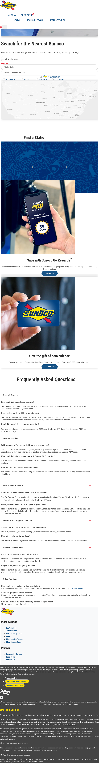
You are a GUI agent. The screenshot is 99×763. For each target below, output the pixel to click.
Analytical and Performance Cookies (16, 755)
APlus (8, 636)
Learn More (49, 273)
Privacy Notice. (72, 704)
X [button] (1, 697)
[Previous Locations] (32, 167)
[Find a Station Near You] (1, 27)
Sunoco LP (10, 660)
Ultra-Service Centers (14, 639)
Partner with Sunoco (14, 654)
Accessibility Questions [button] (13, 547)
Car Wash (43, 79)
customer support (77, 588)
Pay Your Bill (11, 628)
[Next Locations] (66, 167)
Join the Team (11, 631)
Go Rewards (11, 79)
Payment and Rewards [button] (13, 485)
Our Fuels (15, 20)
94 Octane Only (53, 77)
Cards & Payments (57, 20)
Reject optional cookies (17, 681)
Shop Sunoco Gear (13, 642)
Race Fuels (10, 657)
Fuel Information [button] (10, 438)
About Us (12, 15)
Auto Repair (59, 79)
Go (5, 63)
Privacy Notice (4, 674)
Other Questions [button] (10, 579)
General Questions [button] (11, 395)
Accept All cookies (15, 685)
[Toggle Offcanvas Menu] (4, 27)
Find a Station (26, 15)
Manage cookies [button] (11, 678)
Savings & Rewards (35, 20)
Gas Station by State (14, 634)
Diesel (26, 79)
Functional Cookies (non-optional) (15, 743)
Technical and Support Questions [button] (17, 520)
